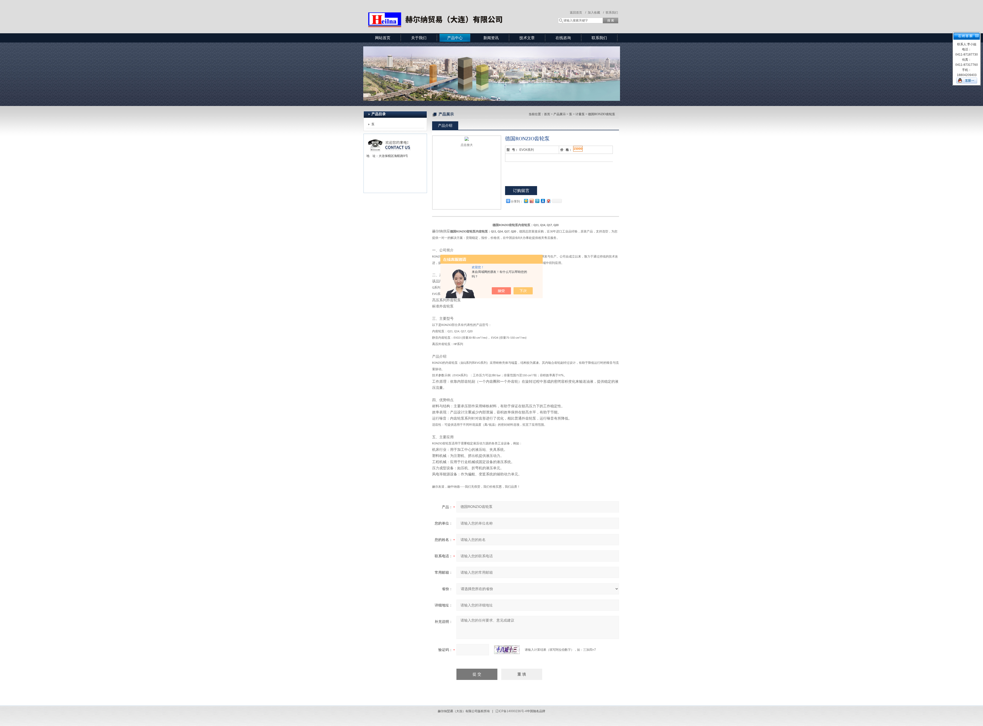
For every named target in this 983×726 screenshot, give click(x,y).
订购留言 (521, 190)
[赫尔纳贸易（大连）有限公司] (438, 11)
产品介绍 (445, 125)
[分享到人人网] (543, 201)
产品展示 (559, 114)
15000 (577, 149)
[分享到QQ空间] (526, 201)
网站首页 (382, 38)
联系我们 (612, 12)
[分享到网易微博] (548, 201)
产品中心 (455, 38)
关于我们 (418, 38)
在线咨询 (563, 38)
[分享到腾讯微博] (537, 201)
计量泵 (580, 114)
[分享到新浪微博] (531, 201)
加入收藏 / (596, 12)
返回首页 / (578, 12)
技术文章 (527, 38)
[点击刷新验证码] (507, 649)
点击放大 (467, 145)
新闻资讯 (491, 38)
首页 (547, 114)
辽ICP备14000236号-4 (511, 711)
